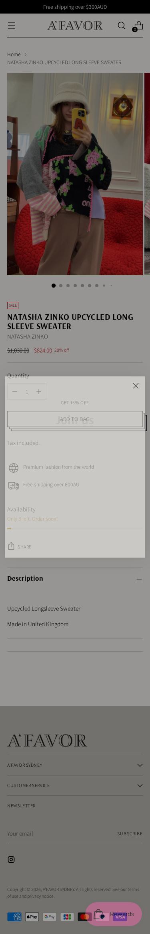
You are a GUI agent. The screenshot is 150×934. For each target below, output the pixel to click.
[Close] (136, 386)
